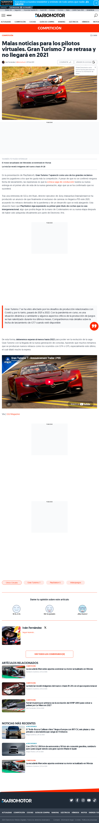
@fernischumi (21, 62)
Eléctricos (73, 22)
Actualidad (6, 22)
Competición (20, 22)
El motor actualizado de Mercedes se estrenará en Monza (26, 163)
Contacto (56, 820)
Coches (60, 10)
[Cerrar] (95, 67)
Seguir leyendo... (28, 632)
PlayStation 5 (55, 582)
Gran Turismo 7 (34, 582)
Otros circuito (12, 582)
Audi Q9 (43, 10)
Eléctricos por (14, 7)
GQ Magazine (13, 414)
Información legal (67, 820)
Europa (52, 10)
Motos (96, 22)
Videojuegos (75, 582)
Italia (67, 10)
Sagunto (18, 10)
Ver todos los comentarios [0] (49, 654)
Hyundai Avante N (30, 10)
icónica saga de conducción (60, 182)
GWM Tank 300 (78, 10)
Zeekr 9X (8, 10)
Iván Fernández (10, 62)
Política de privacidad (89, 820)
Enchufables (32, 726)
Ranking (61, 22)
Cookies (78, 820)
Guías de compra (47, 22)
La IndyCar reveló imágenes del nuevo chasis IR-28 (23, 167)
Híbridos (85, 22)
